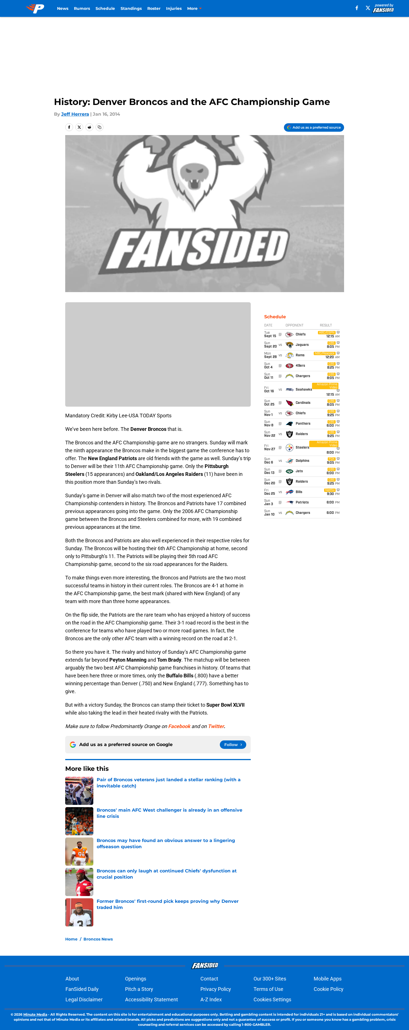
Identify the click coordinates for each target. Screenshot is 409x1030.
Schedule (105, 8)
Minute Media (35, 1014)
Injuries (174, 8)
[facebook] (357, 8)
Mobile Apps (328, 979)
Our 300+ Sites (270, 979)
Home (71, 939)
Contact (209, 979)
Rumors (82, 8)
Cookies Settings (272, 999)
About (72, 979)
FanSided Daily (82, 989)
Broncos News (98, 939)
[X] (368, 8)
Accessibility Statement (151, 999)
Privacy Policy (215, 989)
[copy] (99, 127)
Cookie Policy (329, 989)
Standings (131, 8)
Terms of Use (268, 989)
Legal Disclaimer (84, 999)
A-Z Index (211, 999)
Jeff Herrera (75, 114)
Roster (154, 8)
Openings (135, 979)
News (62, 8)
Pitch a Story (139, 989)
